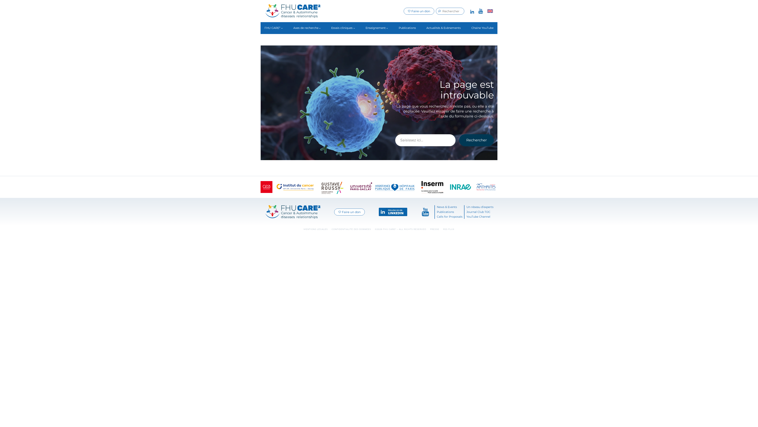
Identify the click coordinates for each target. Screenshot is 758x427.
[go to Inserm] (432, 187)
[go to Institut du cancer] (295, 187)
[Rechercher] (439, 11)
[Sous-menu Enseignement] (387, 28)
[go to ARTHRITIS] (485, 187)
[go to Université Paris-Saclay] (361, 187)
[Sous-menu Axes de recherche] (320, 28)
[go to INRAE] (460, 187)
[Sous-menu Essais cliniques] (354, 28)
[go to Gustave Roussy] (332, 187)
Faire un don (420, 11)
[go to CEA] (266, 187)
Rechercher (476, 140)
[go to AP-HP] (395, 187)
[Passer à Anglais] (490, 11)
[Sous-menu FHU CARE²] (282, 28)
